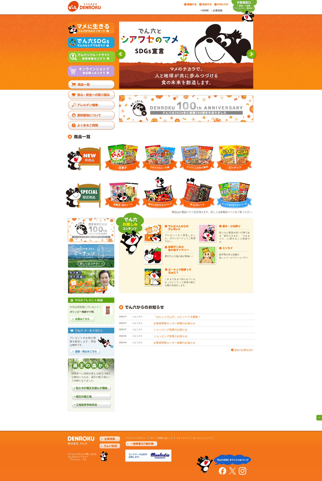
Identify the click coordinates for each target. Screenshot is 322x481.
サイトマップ (182, 438)
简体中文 (207, 4)
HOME (205, 10)
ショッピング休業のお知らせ (170, 329)
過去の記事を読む (243, 350)
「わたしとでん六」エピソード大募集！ (177, 316)
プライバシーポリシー (136, 438)
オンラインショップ (202, 438)
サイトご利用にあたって (161, 438)
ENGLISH (222, 4)
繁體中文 (192, 4)
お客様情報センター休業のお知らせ (174, 323)
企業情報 (217, 10)
